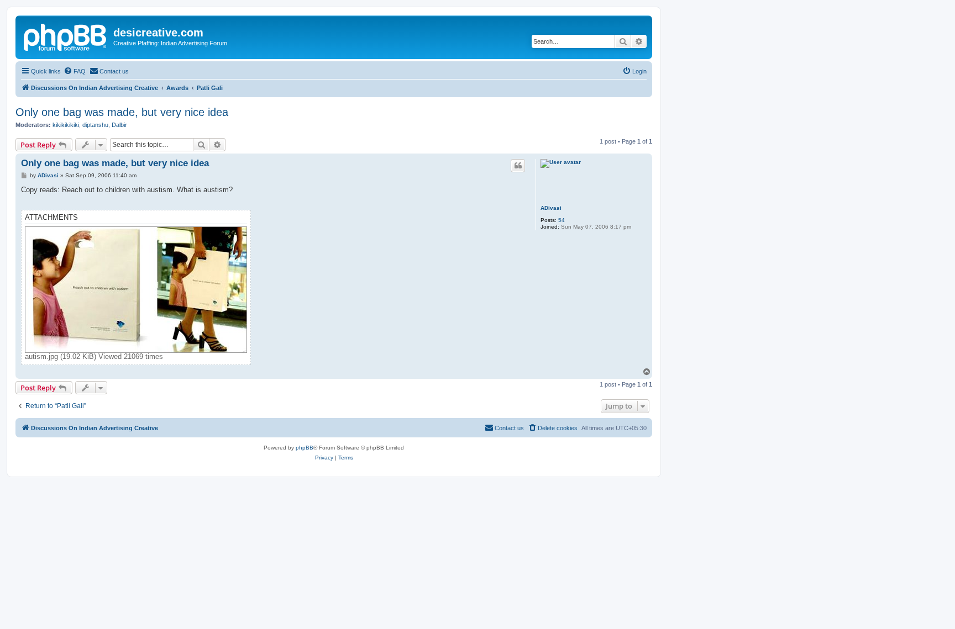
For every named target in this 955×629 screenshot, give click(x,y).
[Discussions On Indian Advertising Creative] (65, 36)
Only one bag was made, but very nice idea (121, 112)
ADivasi (551, 208)
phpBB (304, 448)
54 (561, 220)
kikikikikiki (66, 124)
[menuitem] (75, 71)
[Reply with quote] (518, 165)
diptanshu (95, 124)
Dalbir (119, 124)
